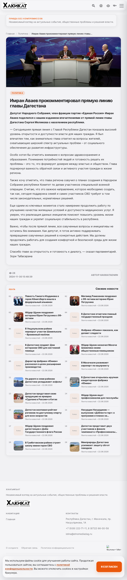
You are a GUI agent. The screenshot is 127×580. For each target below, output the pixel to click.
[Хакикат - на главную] (16, 5)
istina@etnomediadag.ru (79, 533)
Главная (10, 33)
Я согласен (109, 566)
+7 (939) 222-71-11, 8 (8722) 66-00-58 (87, 528)
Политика (23, 33)
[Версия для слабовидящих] (108, 6)
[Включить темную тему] (101, 6)
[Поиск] (93, 6)
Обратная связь (29, 548)
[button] (121, 6)
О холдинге (12, 548)
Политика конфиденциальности (57, 548)
